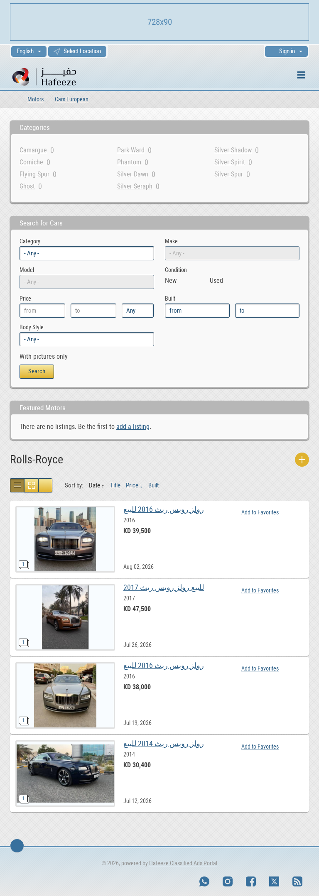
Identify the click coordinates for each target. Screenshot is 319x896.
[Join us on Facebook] (251, 881)
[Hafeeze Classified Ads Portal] (55, 76)
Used (216, 280)
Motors (35, 99)
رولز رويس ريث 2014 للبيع (163, 743)
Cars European (71, 99)
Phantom (129, 162)
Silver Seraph (134, 186)
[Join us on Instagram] (228, 881)
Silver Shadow (233, 150)
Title (115, 485)
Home (13, 99)
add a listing (133, 427)
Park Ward (131, 150)
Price (132, 485)
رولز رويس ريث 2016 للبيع (163, 509)
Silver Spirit (229, 162)
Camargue (33, 150)
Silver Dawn (132, 174)
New (171, 280)
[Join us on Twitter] (274, 881)
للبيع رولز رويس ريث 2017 (163, 587)
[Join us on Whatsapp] (204, 881)
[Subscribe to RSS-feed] (297, 881)
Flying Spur (34, 174)
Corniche (31, 162)
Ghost (27, 186)
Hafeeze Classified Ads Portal (183, 863)
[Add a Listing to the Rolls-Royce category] (302, 460)
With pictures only (44, 356)
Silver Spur (228, 174)
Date (94, 485)
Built (153, 485)
